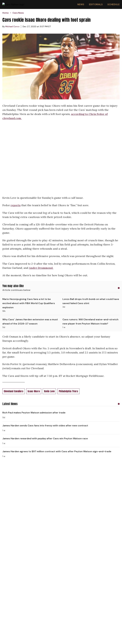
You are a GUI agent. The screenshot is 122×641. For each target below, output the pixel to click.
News (80, 4)
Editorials (96, 4)
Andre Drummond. (41, 268)
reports (16, 205)
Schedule (113, 4)
